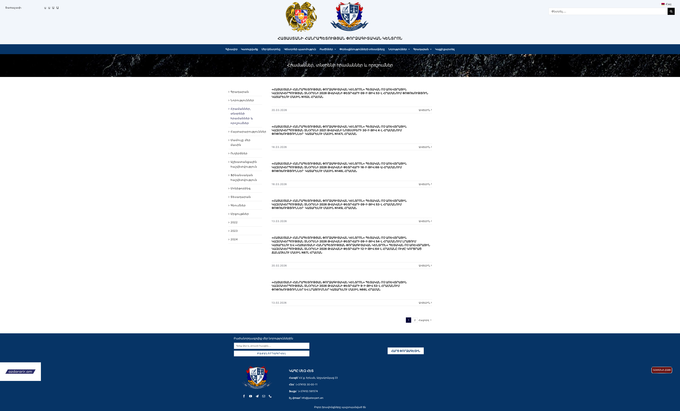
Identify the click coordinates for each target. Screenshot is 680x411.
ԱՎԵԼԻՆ (424, 109)
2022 (234, 222)
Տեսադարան (241, 197)
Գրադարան (240, 91)
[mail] (263, 396)
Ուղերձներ (239, 153)
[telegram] (257, 396)
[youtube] (250, 396)
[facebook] (244, 396)
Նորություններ (242, 100)
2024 (234, 239)
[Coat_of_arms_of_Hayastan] (301, 3)
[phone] (270, 396)
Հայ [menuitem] (669, 4)
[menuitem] (666, 4)
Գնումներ (238, 205)
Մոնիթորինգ (241, 188)
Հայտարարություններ (248, 131)
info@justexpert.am (312, 397)
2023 (234, 230)
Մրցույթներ (240, 213)
